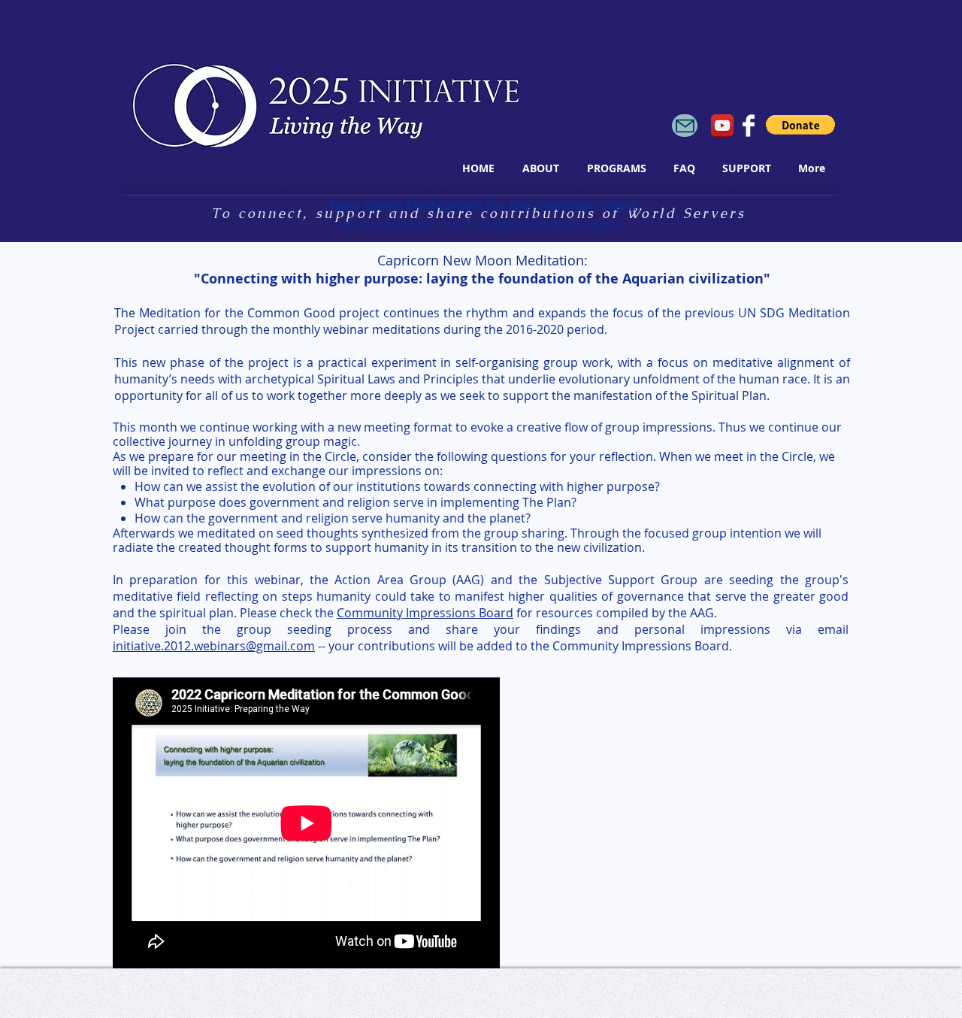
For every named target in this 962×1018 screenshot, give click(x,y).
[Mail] (684, 125)
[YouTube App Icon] (722, 125)
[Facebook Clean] (748, 125)
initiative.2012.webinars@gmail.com (214, 646)
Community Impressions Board (425, 612)
